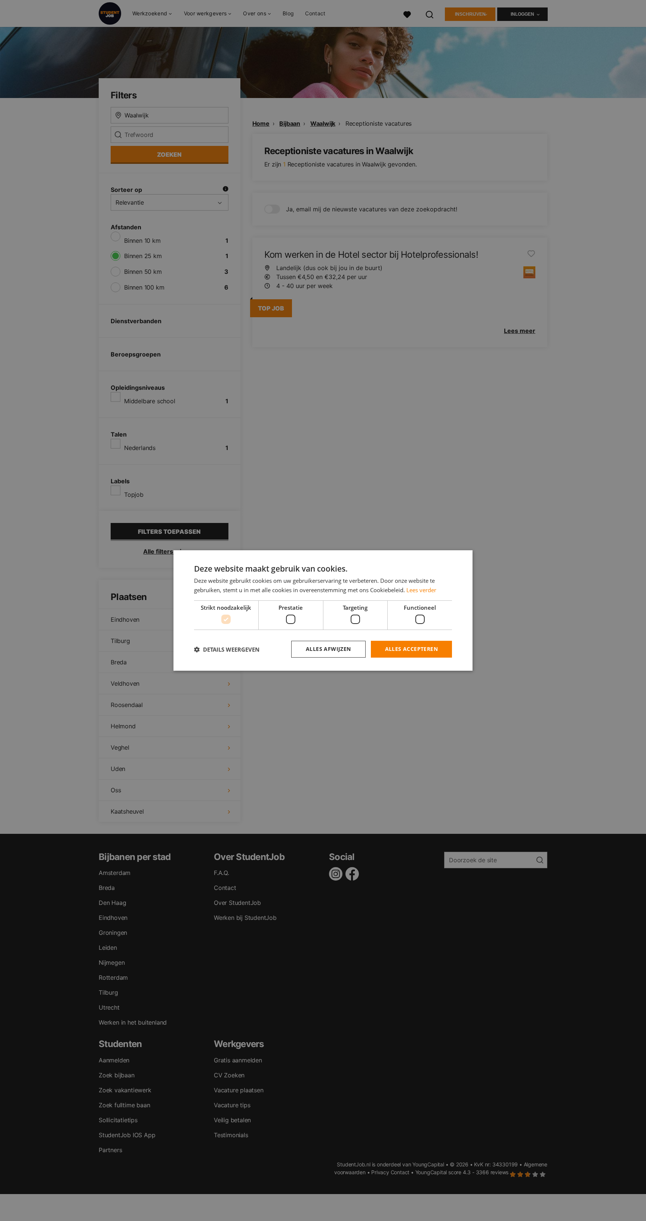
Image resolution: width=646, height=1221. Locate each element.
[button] (226, 649)
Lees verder (421, 590)
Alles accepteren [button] (411, 648)
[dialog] (323, 610)
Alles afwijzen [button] (328, 648)
